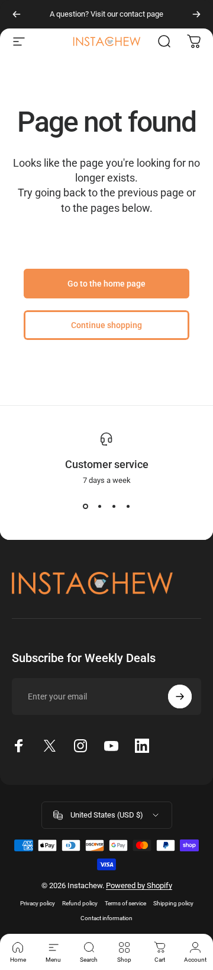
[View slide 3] (113, 506)
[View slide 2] (99, 506)
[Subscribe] (180, 696)
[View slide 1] (85, 506)
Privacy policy (37, 903)
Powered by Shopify (139, 885)
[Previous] (17, 14)
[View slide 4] (128, 506)
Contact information (106, 918)
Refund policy (80, 903)
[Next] (196, 14)
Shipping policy (173, 903)
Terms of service (125, 903)
